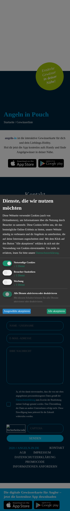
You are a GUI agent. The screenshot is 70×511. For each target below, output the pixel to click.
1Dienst (19, 266)
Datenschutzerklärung (47, 252)
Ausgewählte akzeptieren (17, 311)
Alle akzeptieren (56, 311)
